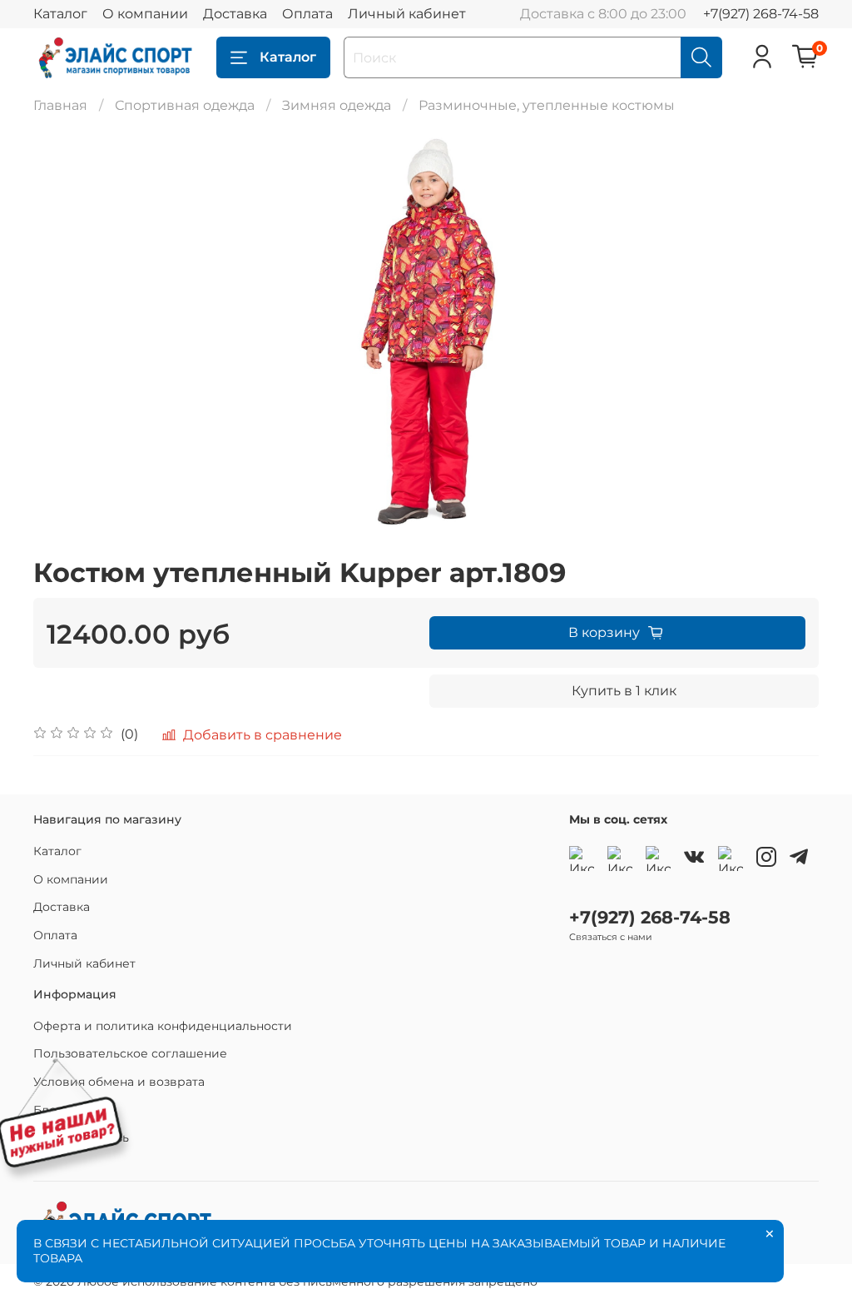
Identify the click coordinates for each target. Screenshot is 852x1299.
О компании (145, 14)
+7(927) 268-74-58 (761, 14)
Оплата (307, 14)
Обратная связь (81, 1137)
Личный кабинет (407, 14)
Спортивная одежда (185, 105)
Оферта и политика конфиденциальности (162, 1025)
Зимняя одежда (336, 105)
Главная (60, 105)
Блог (47, 1109)
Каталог (60, 14)
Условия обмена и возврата (119, 1081)
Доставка (235, 14)
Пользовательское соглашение (130, 1053)
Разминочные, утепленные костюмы (547, 105)
